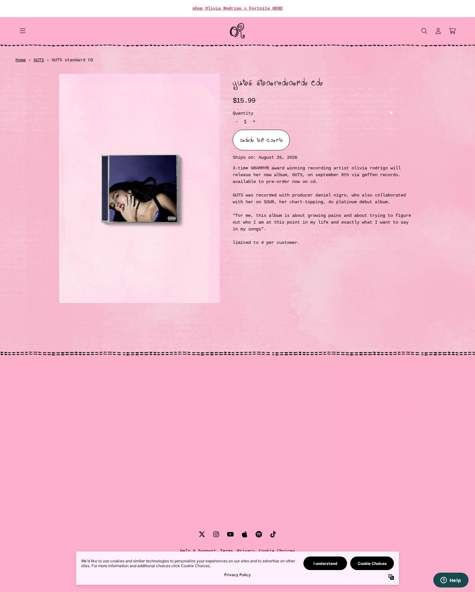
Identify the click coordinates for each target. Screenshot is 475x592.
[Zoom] (139, 188)
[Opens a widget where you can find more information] (451, 581)
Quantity (243, 113)
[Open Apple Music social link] (245, 534)
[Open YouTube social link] (230, 534)
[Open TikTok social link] (273, 534)
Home (21, 60)
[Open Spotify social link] (259, 534)
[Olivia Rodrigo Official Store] (237, 30)
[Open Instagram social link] (216, 534)
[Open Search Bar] (424, 31)
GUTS (39, 60)
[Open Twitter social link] (202, 534)
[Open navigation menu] (23, 30)
